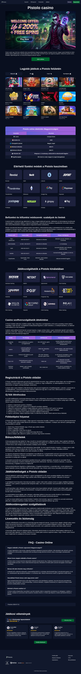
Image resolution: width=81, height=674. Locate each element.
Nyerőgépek (66, 73)
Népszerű (13, 73)
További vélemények (40, 642)
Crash (48, 73)
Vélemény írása (67, 620)
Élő (30, 73)
